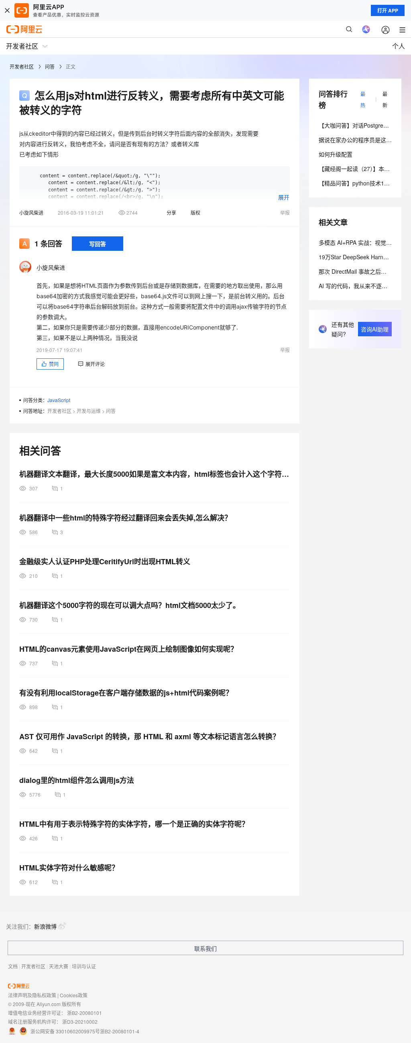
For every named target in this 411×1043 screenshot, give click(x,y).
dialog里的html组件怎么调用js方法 (76, 780)
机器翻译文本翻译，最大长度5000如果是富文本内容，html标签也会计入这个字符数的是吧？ (154, 474)
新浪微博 (45, 926)
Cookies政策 (73, 995)
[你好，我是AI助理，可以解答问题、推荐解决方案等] (366, 29)
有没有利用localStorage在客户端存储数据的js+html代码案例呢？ (126, 692)
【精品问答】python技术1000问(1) (363, 183)
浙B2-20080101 (84, 1012)
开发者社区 (22, 66)
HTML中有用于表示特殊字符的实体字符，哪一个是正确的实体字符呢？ (134, 824)
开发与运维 (89, 410)
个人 (398, 46)
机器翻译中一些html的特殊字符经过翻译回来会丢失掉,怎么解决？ (125, 517)
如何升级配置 (335, 154)
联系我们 (205, 948)
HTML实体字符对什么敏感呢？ (69, 867)
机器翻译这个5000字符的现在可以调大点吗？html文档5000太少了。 (129, 605)
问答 (50, 66)
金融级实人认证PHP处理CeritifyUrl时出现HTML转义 (104, 561)
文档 (13, 966)
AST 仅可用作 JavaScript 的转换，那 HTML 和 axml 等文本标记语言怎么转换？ (149, 736)
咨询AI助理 (375, 329)
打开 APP (387, 10)
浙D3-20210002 (80, 1021)
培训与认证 (84, 966)
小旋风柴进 (31, 212)
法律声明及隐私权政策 (32, 995)
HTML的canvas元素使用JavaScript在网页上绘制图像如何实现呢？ (128, 649)
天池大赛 (58, 966)
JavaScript (58, 399)
